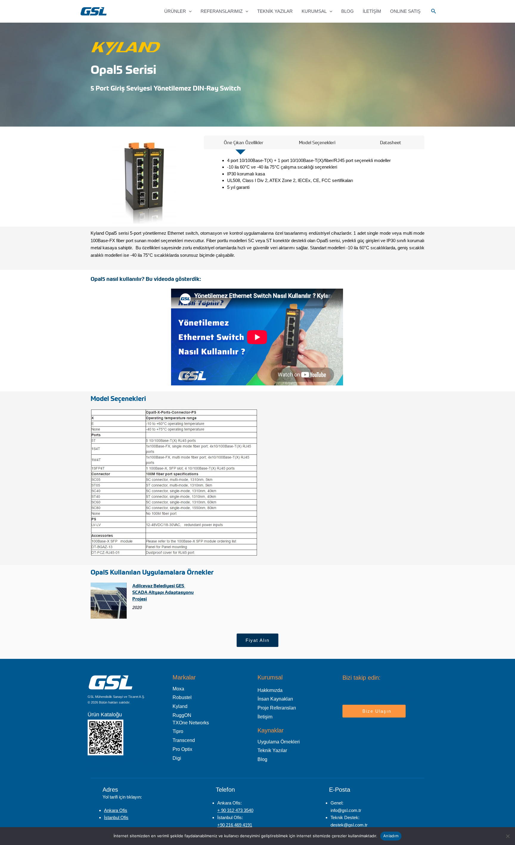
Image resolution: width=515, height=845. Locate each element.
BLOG (347, 11)
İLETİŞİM (372, 11)
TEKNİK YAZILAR (275, 11)
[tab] (240, 142)
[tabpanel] (314, 176)
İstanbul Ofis (116, 817)
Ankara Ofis (115, 810)
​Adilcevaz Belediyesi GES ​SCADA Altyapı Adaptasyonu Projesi (163, 592)
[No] (508, 836)
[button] (189, 11)
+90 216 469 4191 (234, 824)
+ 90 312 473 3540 (235, 810)
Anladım (390, 835)
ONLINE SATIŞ (405, 11)
